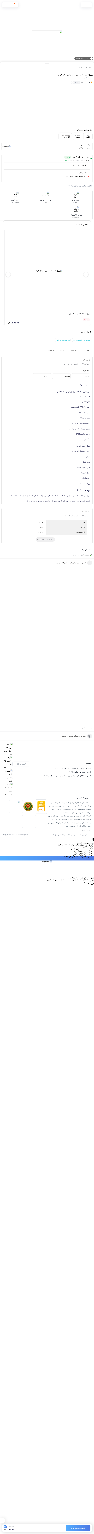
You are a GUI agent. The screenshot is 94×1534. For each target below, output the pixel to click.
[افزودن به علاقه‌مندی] (4, 68)
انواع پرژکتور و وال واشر (84, 67)
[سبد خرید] (16, 4)
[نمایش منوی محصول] (2, 1520)
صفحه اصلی (89, 882)
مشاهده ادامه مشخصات (46, 539)
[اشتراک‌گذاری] (9, 68)
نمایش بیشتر (86, 830)
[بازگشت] (89, 4)
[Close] (47, 859)
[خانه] (83, 4)
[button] (5, 4)
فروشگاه (90, 884)
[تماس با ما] (93, 839)
